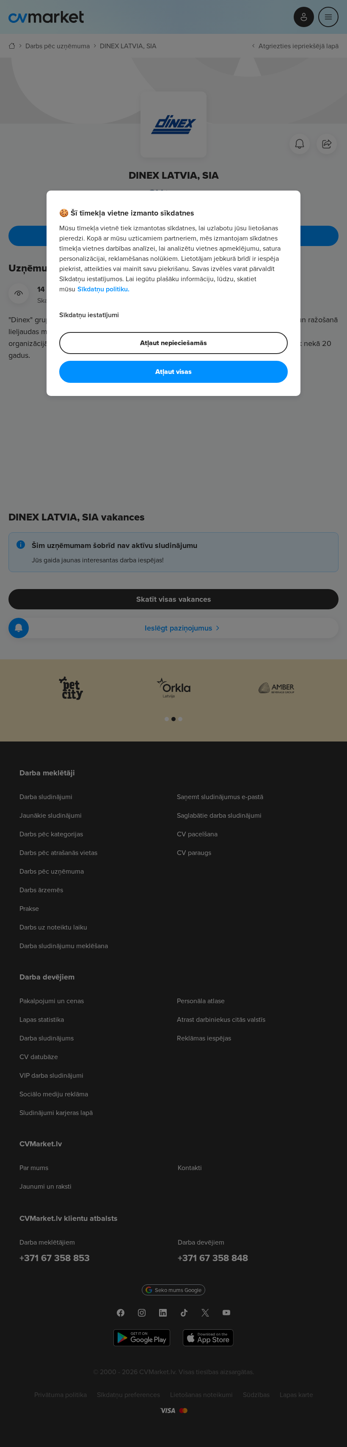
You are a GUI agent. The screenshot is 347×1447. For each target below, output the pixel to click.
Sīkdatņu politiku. (103, 288)
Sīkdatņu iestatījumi (89, 314)
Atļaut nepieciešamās (173, 342)
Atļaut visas (173, 371)
